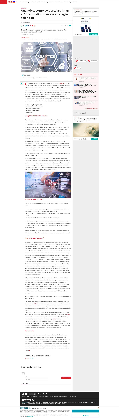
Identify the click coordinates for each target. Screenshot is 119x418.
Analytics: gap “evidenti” (33, 108)
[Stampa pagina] (35, 26)
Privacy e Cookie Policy (43, 396)
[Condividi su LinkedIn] (26, 26)
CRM (35, 303)
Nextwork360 (25, 402)
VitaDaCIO (66, 2)
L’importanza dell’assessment (34, 106)
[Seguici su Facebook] (44, 394)
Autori (27, 396)
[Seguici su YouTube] (46, 394)
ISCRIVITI (94, 138)
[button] (3, 2)
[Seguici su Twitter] (41, 394)
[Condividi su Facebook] (28, 26)
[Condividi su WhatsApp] (21, 26)
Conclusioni (29, 112)
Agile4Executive (73, 2)
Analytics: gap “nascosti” (33, 110)
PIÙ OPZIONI (86, 415)
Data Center (51, 2)
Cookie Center (73, 396)
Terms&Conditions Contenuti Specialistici (59, 396)
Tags (31, 396)
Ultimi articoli (22, 2)
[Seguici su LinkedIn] (38, 394)
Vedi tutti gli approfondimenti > (91, 108)
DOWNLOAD (93, 34)
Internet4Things (59, 2)
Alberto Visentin (25, 37)
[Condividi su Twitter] (24, 26)
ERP (54, 319)
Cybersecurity (45, 2)
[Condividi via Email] (33, 26)
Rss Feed (35, 396)
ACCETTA (85, 411)
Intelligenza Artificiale (31, 2)
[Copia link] (30, 26)
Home (22, 22)
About (23, 396)
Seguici (32, 393)
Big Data (39, 2)
